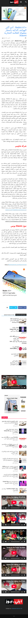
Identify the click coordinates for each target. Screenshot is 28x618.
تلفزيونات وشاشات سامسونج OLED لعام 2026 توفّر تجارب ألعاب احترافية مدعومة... (10, 468)
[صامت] (6, 387)
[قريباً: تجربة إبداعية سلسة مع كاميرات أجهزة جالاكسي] (23, 355)
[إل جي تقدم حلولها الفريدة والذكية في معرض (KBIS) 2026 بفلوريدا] (23, 348)
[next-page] (23, 368)
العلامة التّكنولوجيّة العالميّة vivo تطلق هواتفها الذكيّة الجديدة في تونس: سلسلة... (10, 423)
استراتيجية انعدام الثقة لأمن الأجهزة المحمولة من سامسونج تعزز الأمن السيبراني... (10, 460)
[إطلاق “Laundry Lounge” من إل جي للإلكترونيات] (23, 490)
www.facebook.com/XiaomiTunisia (17, 264)
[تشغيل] (24, 387)
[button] (20, 2)
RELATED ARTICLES (21, 315)
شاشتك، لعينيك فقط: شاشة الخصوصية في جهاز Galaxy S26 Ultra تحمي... (11, 431)
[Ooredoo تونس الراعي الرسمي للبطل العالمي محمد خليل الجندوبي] (23, 476)
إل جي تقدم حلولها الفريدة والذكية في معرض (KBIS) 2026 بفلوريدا (18, 348)
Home (25, 5)
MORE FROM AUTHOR (9, 315)
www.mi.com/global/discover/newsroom (16, 210)
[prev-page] (25, 368)
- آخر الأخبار (20, 5)
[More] (7, 307)
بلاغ (2, 38)
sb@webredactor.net (17, 608)
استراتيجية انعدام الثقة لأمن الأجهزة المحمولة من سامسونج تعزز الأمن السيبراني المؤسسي (18, 362)
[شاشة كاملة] (3, 387)
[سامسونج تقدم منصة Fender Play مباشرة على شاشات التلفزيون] (23, 483)
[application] (14, 382)
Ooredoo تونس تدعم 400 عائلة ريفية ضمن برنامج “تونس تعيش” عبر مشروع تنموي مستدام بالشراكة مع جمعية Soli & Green (18, 340)
